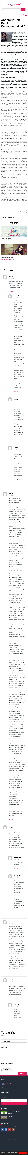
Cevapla (11, 291)
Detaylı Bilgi (9, 1153)
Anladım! (23, 1152)
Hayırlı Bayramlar (7, 257)
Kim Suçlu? (10, 1116)
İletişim (15, 1139)
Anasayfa (3, 1139)
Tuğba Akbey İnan (19, 29)
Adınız (2, 1035)
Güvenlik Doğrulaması (7, 1063)
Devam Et (22, 1073)
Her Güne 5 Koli (6, 239)
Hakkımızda (9, 1139)
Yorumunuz (4, 1047)
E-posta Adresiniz (5, 1041)
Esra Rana (3, 240)
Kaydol (14, 1103)
